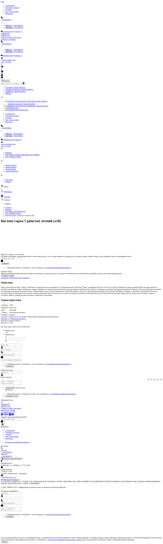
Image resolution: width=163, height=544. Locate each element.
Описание (5, 278)
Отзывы (8, 10)
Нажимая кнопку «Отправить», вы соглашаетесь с (39, 268)
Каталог (7, 81)
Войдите (4, 319)
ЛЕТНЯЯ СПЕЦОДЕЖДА (15, 88)
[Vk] (7, 415)
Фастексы (9, 180)
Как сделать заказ (12, 12)
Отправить (5, 263)
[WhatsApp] (2, 415)
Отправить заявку (8, 276)
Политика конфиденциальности (17, 442)
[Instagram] (10, 415)
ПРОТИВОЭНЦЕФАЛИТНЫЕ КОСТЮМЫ (22, 155)
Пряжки (8, 182)
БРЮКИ (8, 153)
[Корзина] (2, 72)
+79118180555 (6, 20)
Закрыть (4, 542)
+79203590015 (14, 26)
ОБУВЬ (8, 94)
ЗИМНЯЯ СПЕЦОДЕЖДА (15, 92)
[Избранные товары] (2, 67)
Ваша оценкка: (6, 377)
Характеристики (15, 278)
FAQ (2, 2)
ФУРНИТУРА (23, 110)
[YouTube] (13, 415)
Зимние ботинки (11, 171)
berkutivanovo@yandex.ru (12, 31)
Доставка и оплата (12, 8)
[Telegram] (5, 415)
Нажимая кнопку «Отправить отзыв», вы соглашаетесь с (42, 394)
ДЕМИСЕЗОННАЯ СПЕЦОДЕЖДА (19, 90)
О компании (10, 6)
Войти (7, 204)
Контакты (9, 14)
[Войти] (2, 75)
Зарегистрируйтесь (18, 319)
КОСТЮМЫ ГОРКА (13, 157)
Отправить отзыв (12, 396)
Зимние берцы (10, 167)
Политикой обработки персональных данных (65, 540)
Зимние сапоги (11, 165)
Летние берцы (10, 169)
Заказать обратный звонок (12, 459)
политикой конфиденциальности (58, 268)
